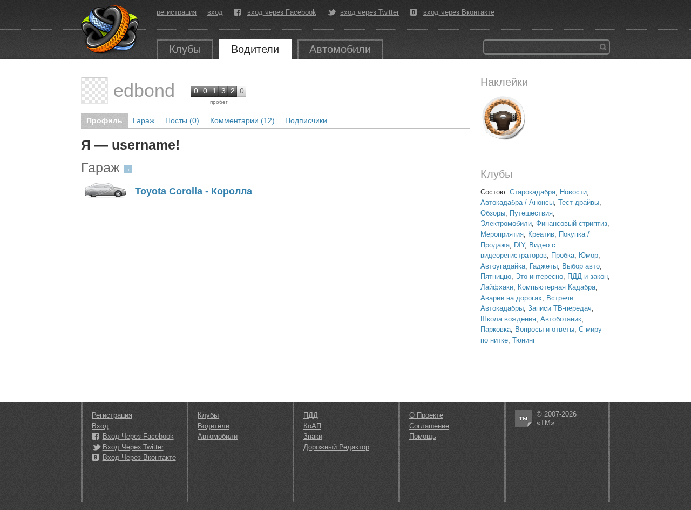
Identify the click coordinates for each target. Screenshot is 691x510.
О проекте (426, 415)
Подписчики (306, 120)
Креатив (541, 234)
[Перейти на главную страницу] (110, 29)
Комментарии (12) (242, 120)
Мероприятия (502, 234)
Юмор (588, 255)
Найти (603, 47)
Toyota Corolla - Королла (193, 191)
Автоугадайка (502, 266)
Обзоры (492, 213)
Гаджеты (544, 266)
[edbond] (94, 90)
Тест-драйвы (578, 202)
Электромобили (506, 223)
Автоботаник (560, 319)
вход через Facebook (281, 12)
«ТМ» (545, 423)
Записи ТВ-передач (560, 308)
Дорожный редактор (336, 447)
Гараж (143, 120)
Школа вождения (508, 319)
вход (215, 12)
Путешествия (531, 213)
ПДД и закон (587, 276)
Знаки (312, 436)
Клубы (185, 49)
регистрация (177, 12)
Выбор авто (581, 266)
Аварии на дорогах (511, 298)
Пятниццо (495, 276)
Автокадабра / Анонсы (517, 202)
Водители (255, 49)
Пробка (562, 255)
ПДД (310, 415)
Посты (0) (182, 120)
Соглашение (429, 426)
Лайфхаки (496, 287)
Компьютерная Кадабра (556, 287)
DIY (519, 245)
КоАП (312, 426)
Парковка (495, 329)
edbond (144, 90)
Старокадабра (532, 192)
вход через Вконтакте (458, 12)
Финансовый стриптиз (571, 223)
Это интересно (539, 276)
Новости (573, 192)
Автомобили (340, 49)
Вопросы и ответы (544, 329)
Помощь (422, 436)
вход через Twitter (369, 12)
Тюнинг (524, 340)
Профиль (104, 120)
